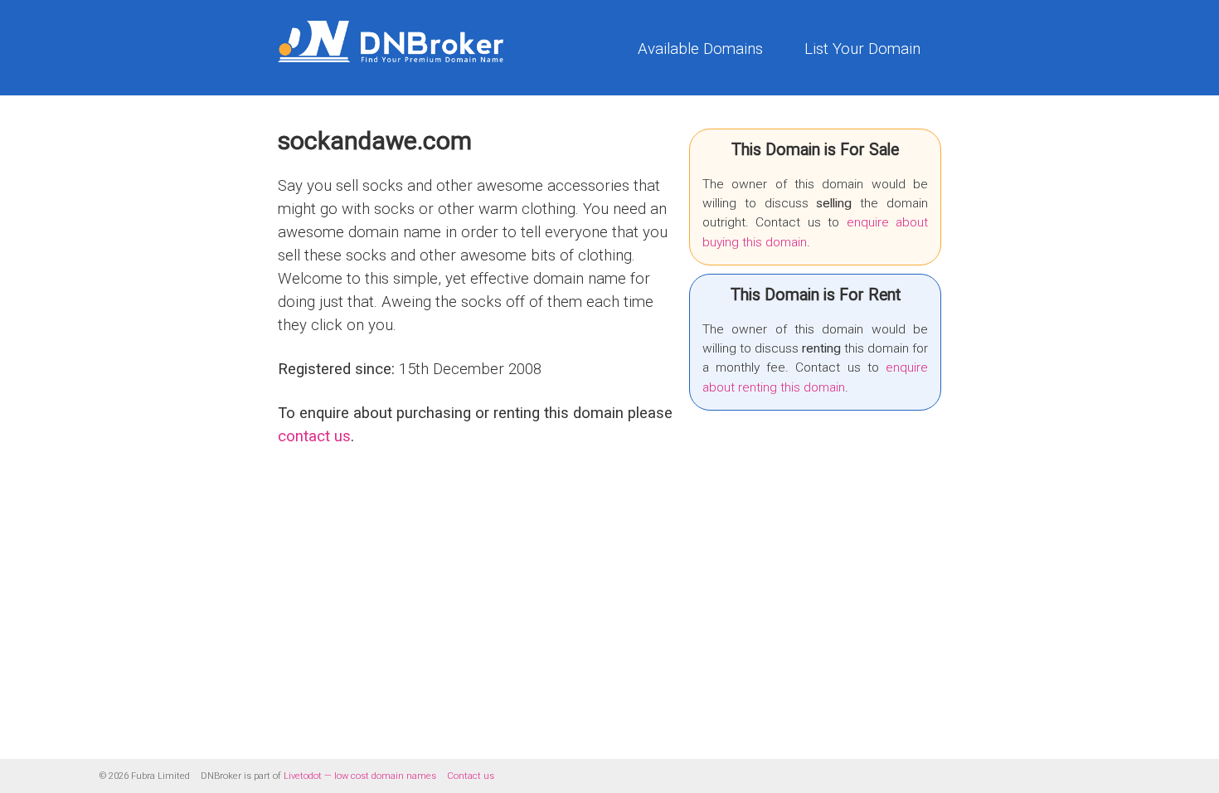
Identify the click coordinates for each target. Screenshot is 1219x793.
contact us (314, 436)
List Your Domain (862, 49)
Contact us (470, 776)
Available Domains (700, 49)
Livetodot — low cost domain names (360, 776)
